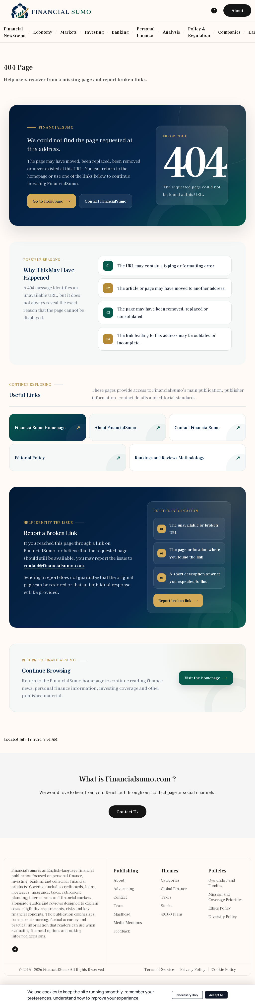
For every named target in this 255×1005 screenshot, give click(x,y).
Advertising (124, 888)
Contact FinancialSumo (106, 201)
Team (118, 905)
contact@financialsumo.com (54, 565)
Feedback (122, 930)
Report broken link (174, 600)
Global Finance (174, 888)
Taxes (166, 897)
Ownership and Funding (221, 883)
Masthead (122, 914)
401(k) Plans (172, 914)
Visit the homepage (202, 677)
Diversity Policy (222, 916)
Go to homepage (48, 201)
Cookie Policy (224, 969)
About (119, 880)
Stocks (166, 905)
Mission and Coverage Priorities (225, 897)
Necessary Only (187, 995)
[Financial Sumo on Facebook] (213, 10)
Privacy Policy (192, 969)
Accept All (216, 995)
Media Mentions (128, 922)
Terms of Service (159, 969)
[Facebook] (14, 949)
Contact (120, 897)
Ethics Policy (219, 908)
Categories (170, 880)
